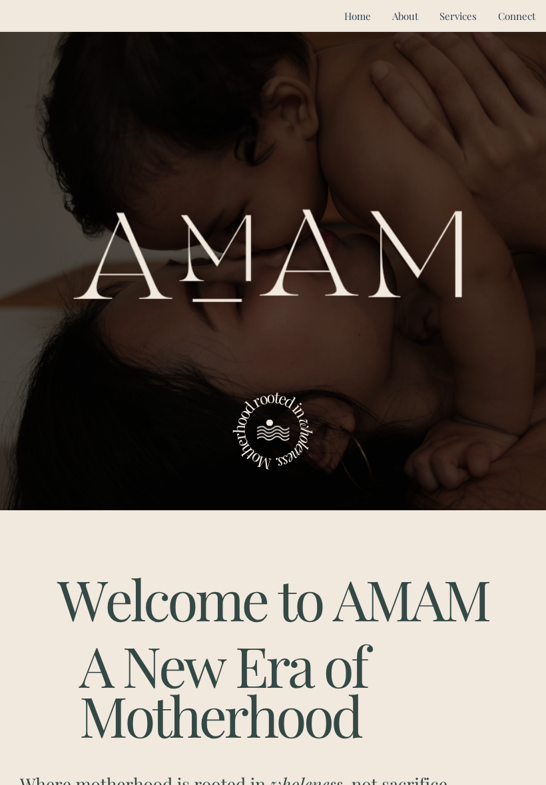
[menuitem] (357, 16)
